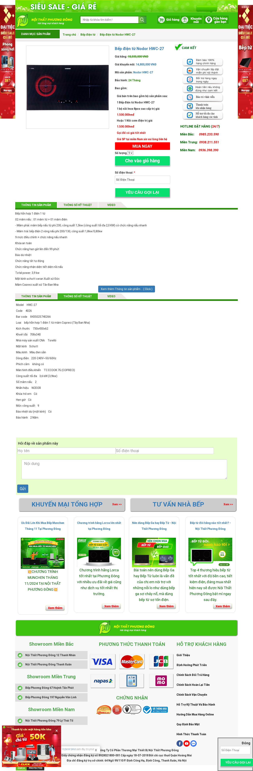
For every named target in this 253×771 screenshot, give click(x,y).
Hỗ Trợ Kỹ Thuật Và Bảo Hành (196, 704)
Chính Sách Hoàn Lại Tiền (193, 684)
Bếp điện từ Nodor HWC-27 (117, 34)
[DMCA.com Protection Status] (30, 767)
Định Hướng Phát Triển (192, 665)
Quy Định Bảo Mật (188, 724)
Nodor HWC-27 (143, 72)
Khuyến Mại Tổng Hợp (67, 504)
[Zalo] (193, 745)
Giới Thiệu (183, 655)
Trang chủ (69, 34)
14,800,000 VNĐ (146, 64)
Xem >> (117, 504)
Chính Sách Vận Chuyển (192, 694)
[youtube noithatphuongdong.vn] (186, 745)
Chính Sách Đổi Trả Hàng (193, 675)
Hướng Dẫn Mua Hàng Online (195, 714)
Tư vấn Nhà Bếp (178, 504)
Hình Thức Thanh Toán (191, 734)
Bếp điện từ (87, 34)
